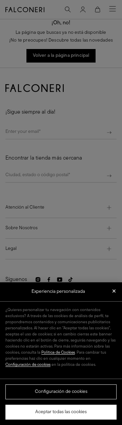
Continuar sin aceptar (114, 293)
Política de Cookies (58, 353)
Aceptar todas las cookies (61, 412)
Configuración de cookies (61, 391)
